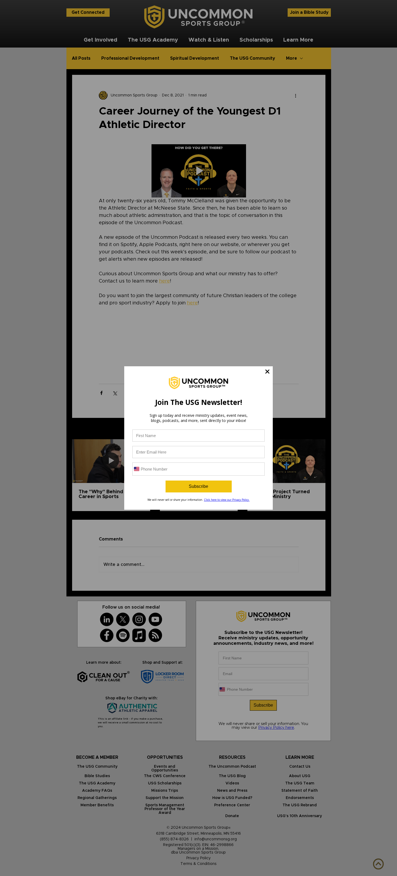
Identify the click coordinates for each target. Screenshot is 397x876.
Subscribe (198, 486)
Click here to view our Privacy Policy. (227, 500)
